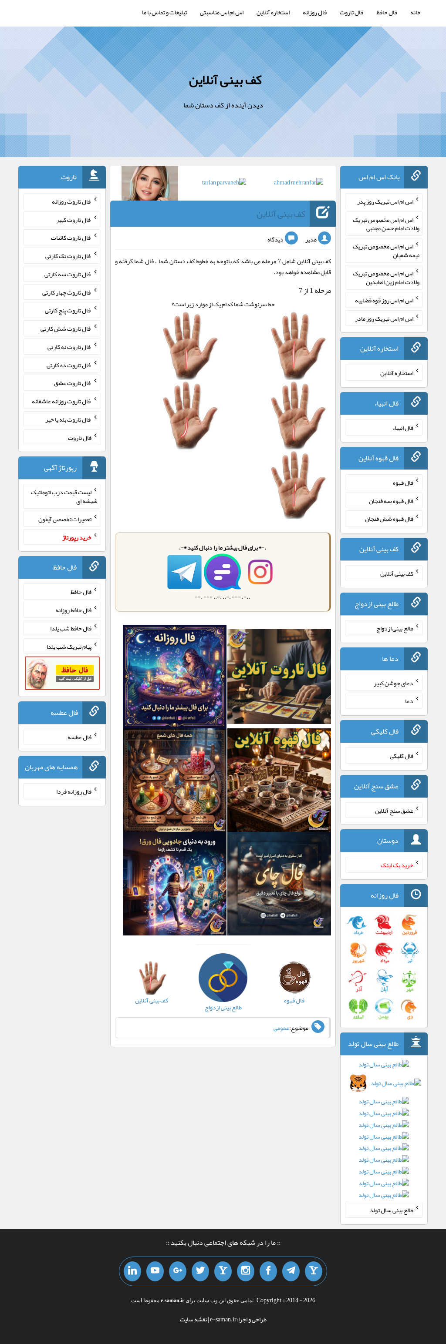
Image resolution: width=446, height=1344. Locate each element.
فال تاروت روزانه (71, 201)
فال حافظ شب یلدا (70, 628)
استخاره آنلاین (273, 12)
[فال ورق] (174, 885)
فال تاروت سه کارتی (67, 274)
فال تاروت (351, 12)
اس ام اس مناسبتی (221, 12)
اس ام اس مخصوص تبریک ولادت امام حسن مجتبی (386, 223)
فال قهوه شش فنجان (389, 519)
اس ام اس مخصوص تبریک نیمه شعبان (386, 250)
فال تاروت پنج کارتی (68, 310)
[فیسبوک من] (268, 1271)
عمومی (281, 1028)
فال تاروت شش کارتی (66, 328)
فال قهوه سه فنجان (391, 500)
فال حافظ (386, 12)
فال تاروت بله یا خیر (68, 419)
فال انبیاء (402, 428)
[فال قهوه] (279, 782)
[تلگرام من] (291, 1271)
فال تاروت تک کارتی (68, 256)
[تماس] (223, 1271)
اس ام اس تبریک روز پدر (385, 201)
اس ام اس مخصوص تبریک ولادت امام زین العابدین (386, 277)
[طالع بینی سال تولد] (384, 1132)
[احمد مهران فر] (298, 184)
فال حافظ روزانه (73, 610)
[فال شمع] (174, 782)
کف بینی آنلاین (225, 80)
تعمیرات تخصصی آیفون (64, 519)
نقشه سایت (193, 1319)
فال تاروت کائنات (71, 237)
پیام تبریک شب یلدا (69, 646)
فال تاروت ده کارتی (69, 365)
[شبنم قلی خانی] (150, 185)
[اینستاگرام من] (245, 1271)
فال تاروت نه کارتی (69, 347)
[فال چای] (279, 885)
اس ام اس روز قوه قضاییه (384, 300)
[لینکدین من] (132, 1271)
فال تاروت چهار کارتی (66, 292)
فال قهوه (403, 482)
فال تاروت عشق (72, 383)
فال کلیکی (401, 756)
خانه (415, 12)
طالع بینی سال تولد (391, 1210)
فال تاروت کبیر (73, 219)
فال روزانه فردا (73, 791)
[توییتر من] (200, 1271)
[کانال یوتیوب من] (155, 1271)
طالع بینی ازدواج (394, 628)
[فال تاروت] (279, 678)
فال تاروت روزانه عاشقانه (61, 401)
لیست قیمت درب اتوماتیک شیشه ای (64, 496)
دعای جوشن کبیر (393, 683)
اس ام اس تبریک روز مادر (384, 318)
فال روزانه (315, 12)
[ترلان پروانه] (224, 184)
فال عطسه (79, 737)
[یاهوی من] (313, 1271)
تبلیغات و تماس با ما (164, 12)
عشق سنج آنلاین (394, 810)
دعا (409, 701)
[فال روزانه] (174, 678)
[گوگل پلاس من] (177, 1271)
